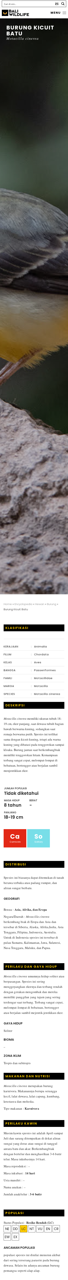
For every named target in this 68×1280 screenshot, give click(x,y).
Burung (51, 604)
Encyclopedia (23, 604)
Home (8, 604)
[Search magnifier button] (63, 4)
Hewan (39, 604)
